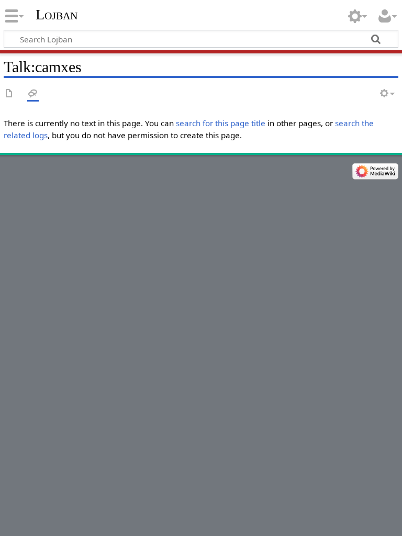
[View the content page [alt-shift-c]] (9, 94)
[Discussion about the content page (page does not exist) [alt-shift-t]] (33, 94)
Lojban (56, 14)
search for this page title (220, 123)
